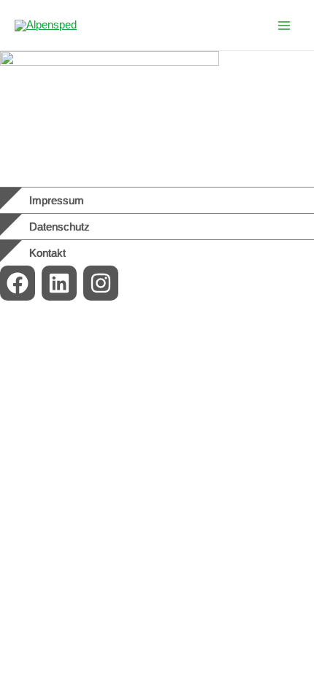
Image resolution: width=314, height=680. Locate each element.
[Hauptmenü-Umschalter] (284, 25)
